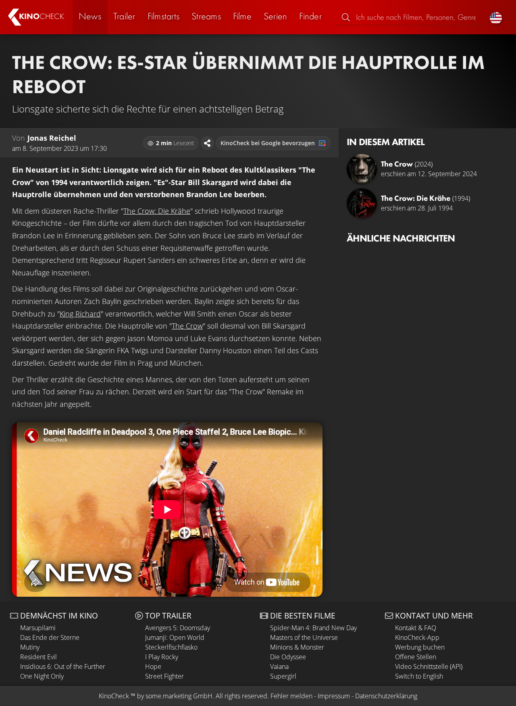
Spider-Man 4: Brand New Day (313, 628)
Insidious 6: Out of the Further (62, 666)
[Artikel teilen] (207, 143)
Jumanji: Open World (174, 637)
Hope (153, 666)
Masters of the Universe (304, 637)
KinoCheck (114, 695)
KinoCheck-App (417, 637)
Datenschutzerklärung (386, 695)
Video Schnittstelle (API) (428, 666)
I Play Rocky (161, 657)
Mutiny (30, 647)
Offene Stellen (415, 657)
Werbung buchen (420, 647)
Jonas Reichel (51, 138)
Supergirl (283, 676)
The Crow (187, 326)
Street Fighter (164, 676)
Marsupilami (38, 628)
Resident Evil (38, 657)
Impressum (334, 695)
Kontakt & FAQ (415, 628)
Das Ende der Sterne (49, 637)
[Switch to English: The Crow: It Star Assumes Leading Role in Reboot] (496, 17)
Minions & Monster (297, 647)
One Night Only (42, 676)
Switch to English (419, 676)
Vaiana (279, 666)
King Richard (80, 314)
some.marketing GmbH (179, 695)
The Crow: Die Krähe (156, 211)
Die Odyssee (288, 657)
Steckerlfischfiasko (171, 647)
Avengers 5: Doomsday (177, 628)
